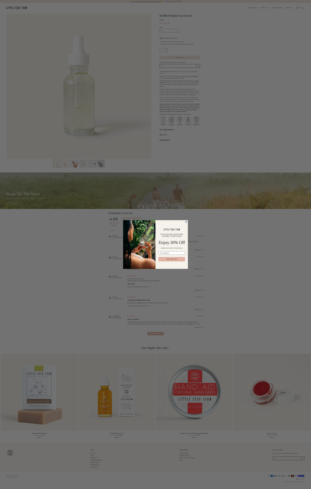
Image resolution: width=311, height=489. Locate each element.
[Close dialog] (186, 222)
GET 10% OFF (172, 259)
